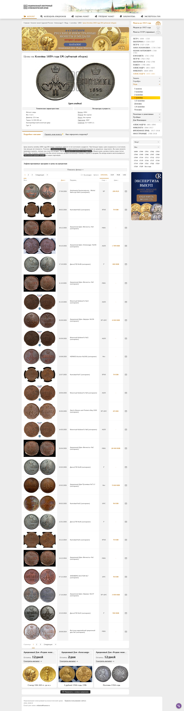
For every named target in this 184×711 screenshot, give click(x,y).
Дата (62, 180)
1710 (141, 157)
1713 (157, 157)
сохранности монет (58, 149)
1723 (157, 163)
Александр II (58, 23)
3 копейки (138, 92)
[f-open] (178, 705)
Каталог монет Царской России (42, 23)
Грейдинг (106, 16)
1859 (79, 23)
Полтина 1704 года (111, 685)
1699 (136, 151)
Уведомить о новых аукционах (76, 692)
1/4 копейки (139, 107)
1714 (136, 160)
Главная (26, 23)
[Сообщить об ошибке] (126, 191)
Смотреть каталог (32, 661)
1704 (136, 154)
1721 (147, 163)
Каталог (31, 16)
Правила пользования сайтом (75, 701)
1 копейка (73, 23)
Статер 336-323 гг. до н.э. (39, 685)
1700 (141, 151)
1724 (136, 166)
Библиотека (129, 16)
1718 (157, 160)
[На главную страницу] (37, 7)
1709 (136, 157)
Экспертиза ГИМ (152, 16)
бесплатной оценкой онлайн (34, 155)
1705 (141, 154)
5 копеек (138, 89)
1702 (152, 151)
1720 (141, 163)
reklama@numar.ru (43, 705)
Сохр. (103, 180)
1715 (141, 160)
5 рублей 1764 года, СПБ (75, 685)
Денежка (138, 104)
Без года (148, 166)
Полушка (138, 110)
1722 (152, 163)
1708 (157, 154)
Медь (66, 23)
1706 (147, 154)
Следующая (40, 175)
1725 (141, 166)
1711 (147, 157)
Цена (115, 180)
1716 (147, 160)
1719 (136, 163)
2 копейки (138, 95)
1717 (152, 160)
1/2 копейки (139, 101)
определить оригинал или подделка (78, 151)
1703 (157, 151)
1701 (147, 151)
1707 (152, 154)
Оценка (81, 16)
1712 (152, 157)
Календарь (54, 16)
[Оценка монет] (146, 196)
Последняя (48, 175)
